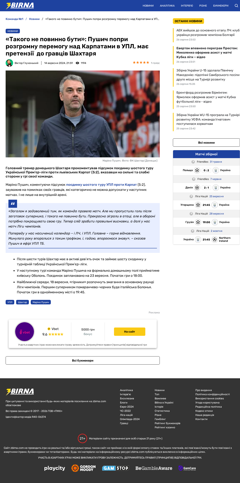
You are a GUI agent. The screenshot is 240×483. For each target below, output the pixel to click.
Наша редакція (204, 415)
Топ (157, 394)
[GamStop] (115, 468)
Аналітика (167, 5)
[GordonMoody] (83, 468)
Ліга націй (126, 415)
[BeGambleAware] (154, 468)
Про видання (203, 390)
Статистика (162, 410)
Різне (203, 5)
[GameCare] (187, 468)
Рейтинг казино (165, 427)
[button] (236, 5)
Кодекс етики (204, 410)
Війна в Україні (164, 402)
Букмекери (220, 5)
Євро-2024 (127, 406)
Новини (148, 5)
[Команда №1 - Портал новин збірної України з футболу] (18, 6)
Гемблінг (160, 419)
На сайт (129, 331)
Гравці (124, 423)
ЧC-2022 (125, 410)
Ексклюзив (127, 398)
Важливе (160, 398)
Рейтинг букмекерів (167, 423)
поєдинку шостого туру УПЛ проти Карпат (101, 185)
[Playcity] (54, 469)
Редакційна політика (208, 406)
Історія (159, 406)
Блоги (124, 402)
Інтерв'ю (187, 5)
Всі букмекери (82, 360)
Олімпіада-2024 (130, 419)
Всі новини (206, 142)
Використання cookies (209, 398)
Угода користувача (207, 402)
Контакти (201, 419)
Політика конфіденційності (212, 394)
